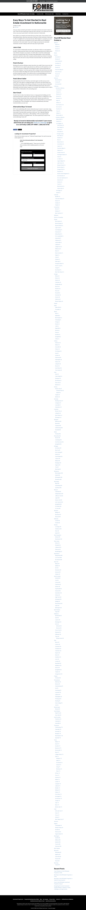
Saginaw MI (57, 465)
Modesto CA (59, 98)
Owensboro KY (58, 407)
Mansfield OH (58, 663)
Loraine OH (57, 661)
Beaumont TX (58, 748)
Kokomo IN (57, 361)
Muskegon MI (58, 463)
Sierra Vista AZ (58, 71)
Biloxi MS (57, 483)
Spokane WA (57, 842)
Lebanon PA (57, 694)
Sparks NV (57, 533)
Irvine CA (59, 156)
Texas (55, 740)
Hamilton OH (58, 657)
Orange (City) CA (60, 169)
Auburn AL (57, 44)
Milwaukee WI (58, 852)
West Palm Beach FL (59, 272)
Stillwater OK (58, 634)
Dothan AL (57, 46)
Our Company (42, 1)
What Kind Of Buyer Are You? (27, 158)
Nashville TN (58, 738)
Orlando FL (57, 259)
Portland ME (58, 434)
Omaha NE (57, 522)
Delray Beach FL (58, 234)
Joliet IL (57, 326)
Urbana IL (57, 339)
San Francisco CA (60, 104)
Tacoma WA (57, 844)
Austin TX (57, 744)
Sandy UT (57, 817)
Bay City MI (57, 450)
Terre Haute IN (58, 370)
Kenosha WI (57, 858)
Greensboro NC (58, 593)
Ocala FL (57, 257)
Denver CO (57, 201)
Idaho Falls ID (58, 307)
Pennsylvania (57, 680)
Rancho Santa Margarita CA (63, 173)
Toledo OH (57, 672)
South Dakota (57, 711)
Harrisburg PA (58, 690)
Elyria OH (57, 655)
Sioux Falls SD (58, 715)
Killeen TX (57, 779)
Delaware (56, 215)
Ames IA (57, 374)
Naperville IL (58, 328)
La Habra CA (60, 159)
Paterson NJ (58, 549)
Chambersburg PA (59, 686)
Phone (22, 163)
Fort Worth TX (59, 762)
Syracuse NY (57, 572)
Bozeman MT (58, 514)
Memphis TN (58, 733)
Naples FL (57, 255)
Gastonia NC (58, 591)
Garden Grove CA (61, 152)
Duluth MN (57, 475)
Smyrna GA (57, 297)
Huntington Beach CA (62, 154)
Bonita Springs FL (59, 223)
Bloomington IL (58, 317)
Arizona (55, 55)
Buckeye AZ (57, 59)
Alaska (55, 53)
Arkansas (56, 78)
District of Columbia (58, 217)
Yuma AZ (57, 76)
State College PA (58, 703)
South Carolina (57, 717)
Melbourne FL (58, 249)
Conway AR (57, 82)
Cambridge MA (58, 440)
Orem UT (57, 813)
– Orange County (60, 133)
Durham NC (57, 586)
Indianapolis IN (58, 359)
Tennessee (56, 725)
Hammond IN (58, 357)
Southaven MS (58, 487)
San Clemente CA (61, 175)
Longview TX (58, 783)
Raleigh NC (57, 601)
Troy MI (57, 467)
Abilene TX (57, 742)
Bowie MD (57, 423)
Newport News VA (59, 827)
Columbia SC (58, 721)
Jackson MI (57, 458)
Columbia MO (58, 491)
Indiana (55, 341)
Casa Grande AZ (58, 61)
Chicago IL (57, 322)
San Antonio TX (58, 798)
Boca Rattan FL (58, 221)
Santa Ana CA (60, 180)
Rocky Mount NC (58, 603)
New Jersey (56, 541)
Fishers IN (57, 349)
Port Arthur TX (58, 794)
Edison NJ (57, 543)
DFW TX (57, 756)
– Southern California (59, 117)
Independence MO (59, 493)
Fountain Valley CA (61, 148)
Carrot (54, 908)
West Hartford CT (59, 213)
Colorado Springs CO (59, 198)
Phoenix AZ (57, 67)
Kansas (55, 387)
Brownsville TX (58, 750)
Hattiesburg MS (58, 485)
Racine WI (57, 861)
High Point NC (58, 597)
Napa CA (58, 100)
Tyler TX (57, 803)
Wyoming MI (58, 469)
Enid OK (57, 617)
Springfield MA (58, 444)
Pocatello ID (58, 309)
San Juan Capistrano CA (62, 178)
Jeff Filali (16, 27)
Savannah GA (58, 295)
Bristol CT (57, 209)
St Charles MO (58, 506)
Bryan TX (57, 752)
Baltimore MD (58, 421)
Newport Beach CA (61, 165)
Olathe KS (58, 392)
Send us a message (40, 123)
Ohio (55, 640)
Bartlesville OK (58, 615)
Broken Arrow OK (60, 638)
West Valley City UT (59, 819)
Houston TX (57, 777)
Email (34, 163)
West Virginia (57, 848)
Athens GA (57, 278)
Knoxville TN (58, 731)
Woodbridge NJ (58, 551)
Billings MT (57, 512)
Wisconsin (56, 850)
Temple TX (57, 800)
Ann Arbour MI (58, 448)
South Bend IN (58, 368)
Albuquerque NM (58, 555)
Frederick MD (58, 425)
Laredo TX (57, 781)
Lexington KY (58, 403)
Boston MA (57, 437)
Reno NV (57, 531)
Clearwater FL (58, 232)
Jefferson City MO (59, 496)
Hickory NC (57, 595)
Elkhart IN (57, 345)
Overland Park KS (60, 390)
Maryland (56, 419)
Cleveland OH (58, 648)
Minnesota (56, 471)
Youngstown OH (58, 674)
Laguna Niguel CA (61, 161)
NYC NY (56, 568)
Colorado (56, 194)
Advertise (58, 14)
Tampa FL (57, 268)
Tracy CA (58, 111)
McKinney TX (59, 769)
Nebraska (56, 519)
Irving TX (58, 767)
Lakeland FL (57, 244)
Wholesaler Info (49, 14)
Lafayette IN (58, 364)
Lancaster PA (58, 692)
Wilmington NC (58, 607)
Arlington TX (59, 758)
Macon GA (57, 286)
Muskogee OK (58, 622)
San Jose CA (58, 107)
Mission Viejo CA (60, 167)
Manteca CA (58, 94)
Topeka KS (57, 395)
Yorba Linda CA (60, 188)
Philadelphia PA (58, 696)
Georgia (56, 274)
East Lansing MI (58, 452)
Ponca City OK (58, 630)
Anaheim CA (59, 137)
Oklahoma (56, 614)
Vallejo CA (58, 113)
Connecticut (56, 207)
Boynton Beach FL (59, 225)
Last (34, 153)
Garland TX (58, 764)
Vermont (56, 821)
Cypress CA (59, 146)
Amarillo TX (57, 746)
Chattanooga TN (59, 727)
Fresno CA (58, 92)
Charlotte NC (58, 584)
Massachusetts (57, 436)
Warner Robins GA (59, 301)
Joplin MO (57, 498)
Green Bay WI (58, 856)
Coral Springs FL (58, 230)
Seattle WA (57, 838)
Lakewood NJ (58, 547)
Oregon (55, 676)
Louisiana (56, 409)
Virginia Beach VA (59, 834)
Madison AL (57, 51)
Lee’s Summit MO (59, 502)
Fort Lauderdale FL (59, 236)
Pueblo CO (57, 205)
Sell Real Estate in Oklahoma (67, 899)
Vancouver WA (58, 846)
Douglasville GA (58, 284)
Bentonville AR (58, 80)
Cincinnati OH (58, 646)
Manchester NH (58, 539)
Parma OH (57, 667)
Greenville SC (58, 723)
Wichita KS (57, 397)
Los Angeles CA (59, 123)
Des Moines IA (58, 380)
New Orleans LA (58, 415)
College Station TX (59, 754)
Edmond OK (59, 626)
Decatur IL (57, 324)
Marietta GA (57, 288)
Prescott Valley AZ (59, 69)
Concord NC (57, 582)
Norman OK (58, 628)
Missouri (56, 490)
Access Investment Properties (52, 1)
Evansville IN (58, 347)
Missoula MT (58, 516)
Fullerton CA (60, 150)
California (56, 86)
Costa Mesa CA (60, 144)
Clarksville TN (58, 729)
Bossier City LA (58, 411)
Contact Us (65, 14)
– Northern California (59, 88)
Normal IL (57, 330)
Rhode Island (57, 707)
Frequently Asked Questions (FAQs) (31, 899)
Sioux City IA (57, 382)
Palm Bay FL (58, 261)
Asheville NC (57, 578)
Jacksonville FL (58, 242)
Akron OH (57, 642)
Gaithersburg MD (59, 427)
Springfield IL (58, 336)
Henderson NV (58, 529)
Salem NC (57, 605)
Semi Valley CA (60, 127)
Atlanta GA (57, 280)
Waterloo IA (57, 384)
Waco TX (57, 805)
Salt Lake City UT (59, 811)
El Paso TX (57, 773)
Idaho (55, 305)
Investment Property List (18, 899)
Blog (41, 899)
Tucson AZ (57, 74)
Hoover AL (57, 48)
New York (56, 562)
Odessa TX (57, 792)
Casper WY (57, 864)
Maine (55, 432)
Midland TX (57, 790)
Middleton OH (58, 665)
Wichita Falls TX (58, 807)
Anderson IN (57, 342)
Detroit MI (57, 454)
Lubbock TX (57, 786)
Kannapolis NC (58, 599)
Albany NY (57, 563)
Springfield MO (58, 504)
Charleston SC (58, 719)
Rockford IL (57, 334)
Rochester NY (58, 570)
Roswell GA (57, 293)
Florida (55, 219)
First (22, 153)
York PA (56, 705)
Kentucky (56, 399)
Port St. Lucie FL (58, 265)
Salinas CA (58, 102)
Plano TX (58, 771)
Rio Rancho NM (58, 559)
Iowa (55, 372)
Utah (55, 809)
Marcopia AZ (58, 65)
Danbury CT (57, 211)
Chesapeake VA (58, 825)
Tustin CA (59, 184)
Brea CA (59, 140)
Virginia (55, 823)
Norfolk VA (57, 829)
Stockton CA (59, 109)
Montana (56, 510)
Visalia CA (58, 192)
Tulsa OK (57, 636)
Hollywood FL (58, 240)
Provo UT (57, 815)
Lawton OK (57, 620)
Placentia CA (60, 171)
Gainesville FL (58, 238)
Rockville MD (58, 430)
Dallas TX (58, 760)
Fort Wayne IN (58, 351)
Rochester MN (58, 479)
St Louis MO (57, 508)
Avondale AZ (57, 57)
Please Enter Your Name (26, 151)
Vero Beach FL (58, 270)
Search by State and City (51, 901)
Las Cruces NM (58, 557)
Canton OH (57, 644)
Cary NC (57, 580)
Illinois (55, 311)
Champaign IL (58, 320)
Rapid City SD (58, 713)
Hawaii (55, 303)
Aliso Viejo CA (60, 135)
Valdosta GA (57, 299)
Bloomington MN (59, 473)
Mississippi (56, 481)
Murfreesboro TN (59, 735)
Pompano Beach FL (59, 263)
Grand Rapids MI (58, 456)
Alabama (56, 42)
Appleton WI (57, 854)
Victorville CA (60, 131)
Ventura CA (59, 129)
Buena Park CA (60, 142)
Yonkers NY (57, 574)
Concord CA (58, 90)
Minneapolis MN (58, 477)
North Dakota (57, 610)
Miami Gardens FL (59, 253)
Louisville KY (58, 405)
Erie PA (56, 688)
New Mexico (56, 553)
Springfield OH (58, 669)
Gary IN (56, 353)
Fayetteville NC (58, 588)
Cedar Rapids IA (58, 376)
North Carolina (57, 576)
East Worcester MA (59, 442)
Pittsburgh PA (58, 699)
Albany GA (57, 276)
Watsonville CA (59, 115)
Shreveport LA (58, 417)
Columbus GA (58, 282)
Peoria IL (57, 332)
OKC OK (57, 624)
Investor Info (40, 14)
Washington (56, 836)
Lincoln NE (57, 520)
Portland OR (58, 678)
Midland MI (57, 460)
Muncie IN (57, 366)
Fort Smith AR (58, 84)
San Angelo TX (58, 796)
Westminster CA (60, 186)
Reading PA (57, 701)
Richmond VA (58, 832)
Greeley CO (57, 203)
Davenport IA (58, 378)
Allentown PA (58, 682)
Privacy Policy (52, 899)
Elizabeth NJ (58, 545)
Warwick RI (57, 709)
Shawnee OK (58, 632)
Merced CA (58, 96)
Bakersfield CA (59, 119)
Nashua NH (57, 537)
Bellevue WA (57, 840)
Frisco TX (57, 775)
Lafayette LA (58, 413)
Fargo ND (57, 611)
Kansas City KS (58, 388)
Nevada (55, 525)
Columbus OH (58, 650)
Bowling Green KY (59, 401)
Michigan (56, 446)
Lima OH (57, 659)
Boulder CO (57, 196)
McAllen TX (57, 788)
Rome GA (57, 291)
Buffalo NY (57, 566)
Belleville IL (57, 315)
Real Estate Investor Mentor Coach (37, 901)
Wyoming (56, 863)
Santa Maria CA (60, 125)
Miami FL (57, 251)
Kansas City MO (58, 500)
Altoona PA (57, 684)
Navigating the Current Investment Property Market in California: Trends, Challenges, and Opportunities (62, 887)
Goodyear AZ (58, 63)
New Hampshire (57, 535)
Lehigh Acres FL (58, 246)
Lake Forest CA (60, 163)
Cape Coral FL (58, 227)
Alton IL (57, 313)
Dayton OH (57, 653)
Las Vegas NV (58, 526)
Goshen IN (57, 355)
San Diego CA (59, 190)
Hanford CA (58, 121)
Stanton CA (59, 182)
